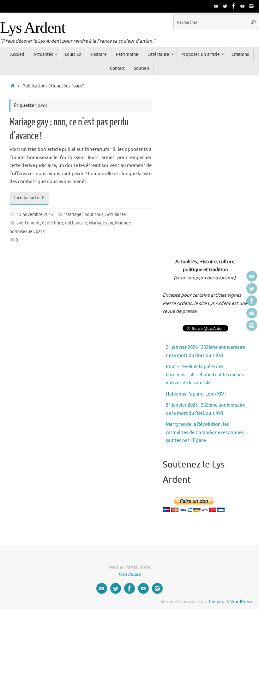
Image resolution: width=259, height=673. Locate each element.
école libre (52, 223)
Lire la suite (26, 197)
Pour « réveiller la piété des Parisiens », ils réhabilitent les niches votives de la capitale (205, 375)
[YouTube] (216, 6)
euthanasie (76, 223)
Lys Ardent (32, 27)
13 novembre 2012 (35, 214)
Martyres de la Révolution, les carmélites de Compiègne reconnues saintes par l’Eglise (205, 432)
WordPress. (241, 602)
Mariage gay (101, 223)
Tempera (217, 602)
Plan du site (129, 574)
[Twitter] (224, 6)
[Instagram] (251, 6)
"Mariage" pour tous (83, 214)
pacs (40, 231)
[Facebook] (233, 6)
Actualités (115, 214)
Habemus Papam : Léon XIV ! (196, 394)
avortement (28, 223)
